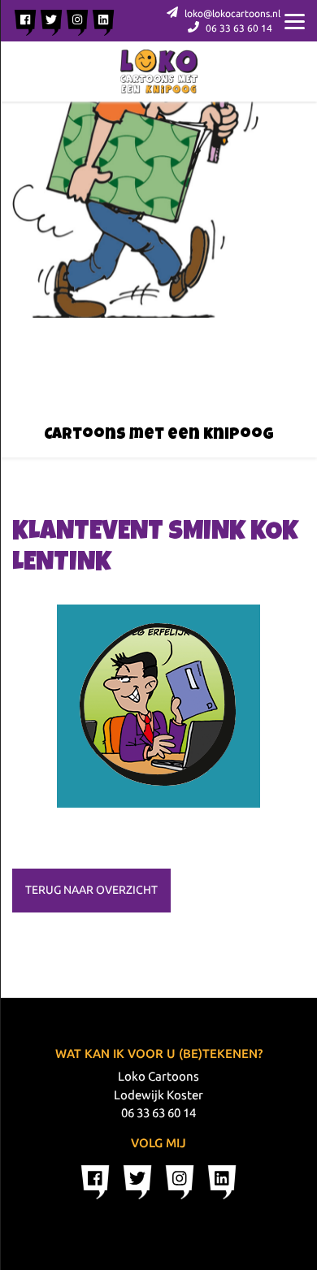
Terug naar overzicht (91, 889)
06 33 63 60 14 (237, 28)
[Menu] (294, 20)
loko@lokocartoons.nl (231, 13)
